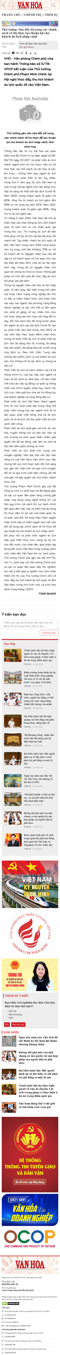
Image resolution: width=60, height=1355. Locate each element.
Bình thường (15, 1014)
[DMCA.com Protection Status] (10, 1303)
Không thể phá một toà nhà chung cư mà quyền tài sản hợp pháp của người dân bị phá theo (38, 818)
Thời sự (27, 664)
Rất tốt (13, 1011)
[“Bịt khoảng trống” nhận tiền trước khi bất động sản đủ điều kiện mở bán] (13, 739)
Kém (11, 1017)
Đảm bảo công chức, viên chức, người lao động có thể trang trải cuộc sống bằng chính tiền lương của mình (39, 699)
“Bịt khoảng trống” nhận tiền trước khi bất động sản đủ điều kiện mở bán (39, 738)
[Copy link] (22, 53)
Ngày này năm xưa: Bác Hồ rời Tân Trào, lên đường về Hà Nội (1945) (38, 779)
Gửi (7, 1024)
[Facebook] (13, 53)
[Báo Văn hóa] (30, 5)
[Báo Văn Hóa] (30, 1264)
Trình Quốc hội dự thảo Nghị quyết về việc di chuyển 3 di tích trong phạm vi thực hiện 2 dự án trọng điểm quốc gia (40, 655)
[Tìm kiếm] (53, 5)
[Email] (17, 53)
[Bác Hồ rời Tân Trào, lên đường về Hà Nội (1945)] (13, 780)
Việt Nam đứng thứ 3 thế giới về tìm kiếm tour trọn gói (37, 1105)
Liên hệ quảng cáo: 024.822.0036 (17, 1326)
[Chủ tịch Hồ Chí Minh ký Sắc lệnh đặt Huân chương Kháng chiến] (9, 1041)
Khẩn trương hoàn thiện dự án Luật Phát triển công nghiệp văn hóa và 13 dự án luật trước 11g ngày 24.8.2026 (40, 677)
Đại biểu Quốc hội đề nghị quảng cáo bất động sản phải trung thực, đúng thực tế (39, 719)
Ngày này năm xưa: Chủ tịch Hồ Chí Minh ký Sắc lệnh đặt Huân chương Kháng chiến (38, 1040)
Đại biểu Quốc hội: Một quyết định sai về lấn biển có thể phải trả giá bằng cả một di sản (39, 758)
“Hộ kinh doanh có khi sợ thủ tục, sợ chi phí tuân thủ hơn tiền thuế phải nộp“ (39, 797)
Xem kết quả (18, 1024)
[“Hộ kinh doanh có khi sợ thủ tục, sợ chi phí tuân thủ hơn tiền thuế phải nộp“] (13, 799)
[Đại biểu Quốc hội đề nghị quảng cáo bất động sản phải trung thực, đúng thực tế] (13, 721)
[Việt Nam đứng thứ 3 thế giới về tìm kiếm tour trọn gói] (9, 1107)
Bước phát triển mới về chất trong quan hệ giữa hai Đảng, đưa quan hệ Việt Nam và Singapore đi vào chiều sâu (39, 840)
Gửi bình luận (49, 632)
